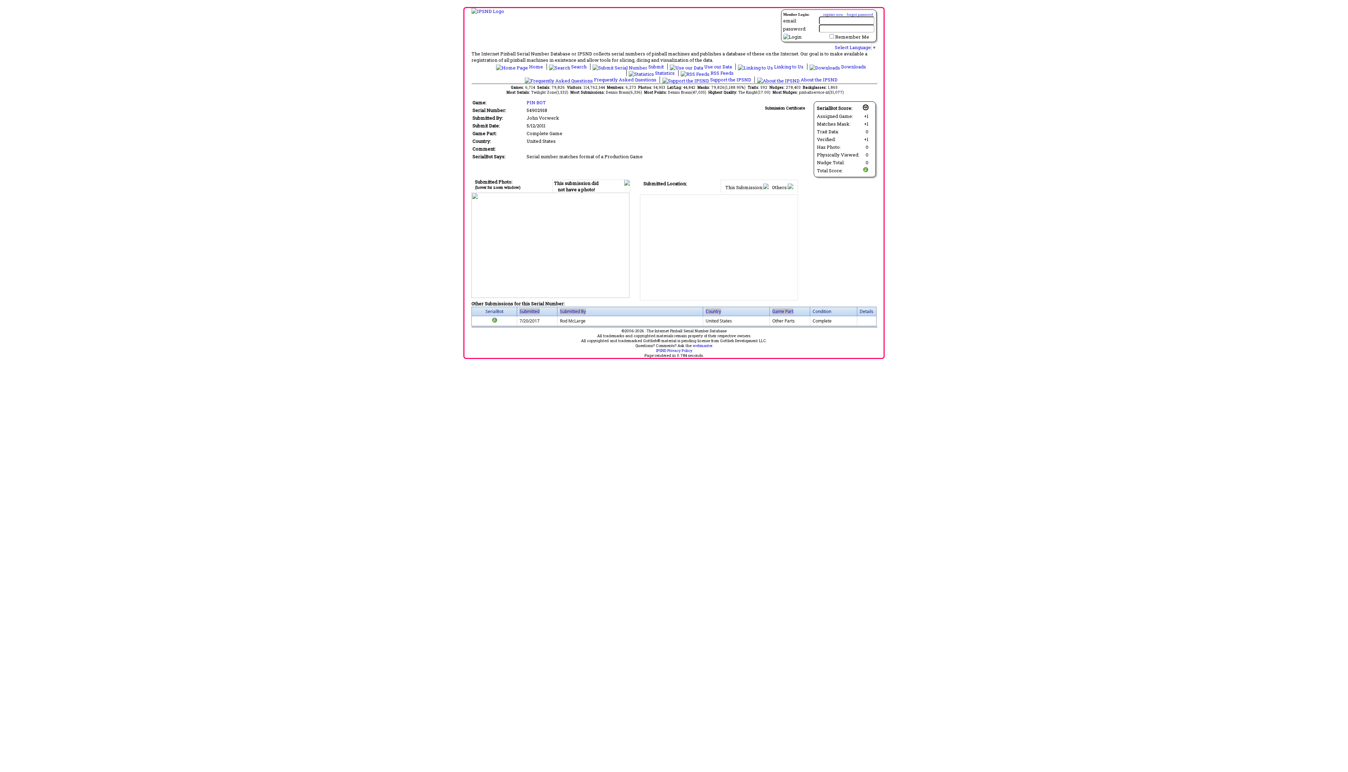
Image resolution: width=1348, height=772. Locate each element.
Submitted (530, 311)
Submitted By (573, 311)
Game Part (782, 311)
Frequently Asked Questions (625, 79)
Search (579, 67)
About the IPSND (819, 79)
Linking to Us (789, 67)
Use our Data (718, 67)
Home (536, 67)
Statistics (665, 73)
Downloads (853, 67)
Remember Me (852, 37)
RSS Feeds (721, 73)
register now (833, 14)
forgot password (860, 14)
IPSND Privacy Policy (674, 350)
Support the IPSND (730, 79)
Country (713, 311)
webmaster (703, 345)
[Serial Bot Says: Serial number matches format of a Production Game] (494, 322)
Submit (656, 67)
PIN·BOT (536, 102)
